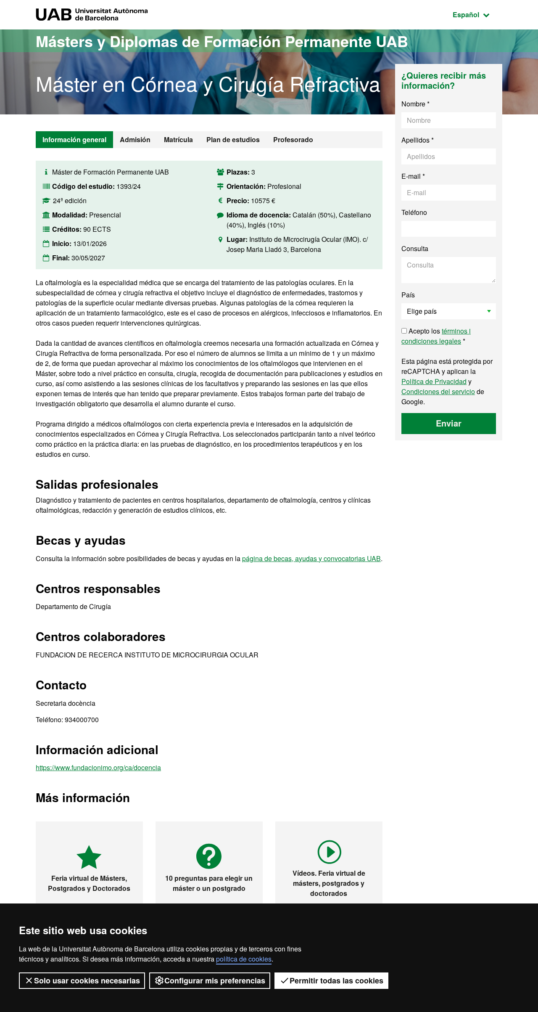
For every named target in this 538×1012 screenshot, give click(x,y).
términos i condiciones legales (436, 336)
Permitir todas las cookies (336, 980)
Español (477, 14)
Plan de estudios (233, 139)
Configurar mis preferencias (214, 980)
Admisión (135, 139)
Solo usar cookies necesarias (87, 980)
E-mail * (413, 176)
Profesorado (293, 139)
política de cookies (244, 959)
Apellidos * (417, 140)
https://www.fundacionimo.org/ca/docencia (98, 767)
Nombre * (415, 104)
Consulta (414, 248)
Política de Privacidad (434, 381)
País (408, 294)
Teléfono (414, 212)
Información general (74, 139)
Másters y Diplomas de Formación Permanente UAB (222, 41)
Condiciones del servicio (438, 391)
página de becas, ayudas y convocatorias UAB (311, 558)
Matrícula (178, 139)
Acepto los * (436, 336)
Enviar (449, 423)
